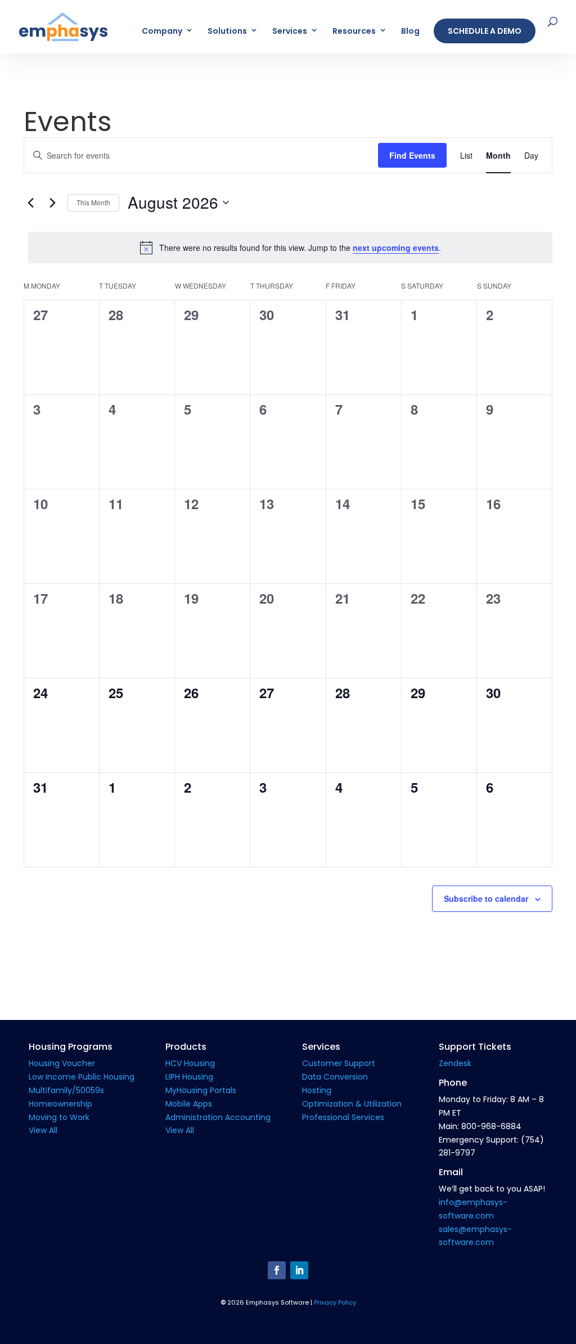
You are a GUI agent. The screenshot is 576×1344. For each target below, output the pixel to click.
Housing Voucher (62, 1063)
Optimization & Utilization (352, 1103)
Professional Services (343, 1117)
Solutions (227, 32)
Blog (410, 32)
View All (43, 1130)
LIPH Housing (189, 1076)
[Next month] (52, 202)
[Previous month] (30, 202)
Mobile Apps (188, 1103)
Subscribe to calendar (486, 898)
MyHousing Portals (200, 1090)
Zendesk (455, 1063)
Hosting (316, 1090)
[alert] (290, 247)
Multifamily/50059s (66, 1090)
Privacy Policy (335, 1302)
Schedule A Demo (484, 31)
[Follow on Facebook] (277, 1270)
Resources (354, 32)
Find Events (412, 155)
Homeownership (60, 1103)
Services (289, 32)
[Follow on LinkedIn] (299, 1270)
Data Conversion (335, 1076)
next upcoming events (396, 247)
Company (162, 32)
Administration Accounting (218, 1117)
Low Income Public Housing (81, 1076)
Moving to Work (59, 1117)
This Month (93, 202)
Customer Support (338, 1063)
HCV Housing (190, 1063)
